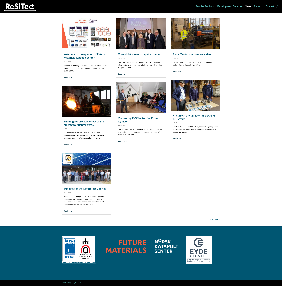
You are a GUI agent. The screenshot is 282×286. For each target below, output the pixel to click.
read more (68, 77)
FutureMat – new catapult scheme (139, 54)
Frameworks (78, 283)
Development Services (229, 7)
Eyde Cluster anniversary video (192, 54)
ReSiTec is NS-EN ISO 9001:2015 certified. (79, 263)
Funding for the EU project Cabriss (85, 188)
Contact (270, 7)
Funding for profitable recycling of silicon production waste (85, 123)
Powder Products (205, 7)
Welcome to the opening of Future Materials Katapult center (84, 56)
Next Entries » (215, 219)
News (248, 7)
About (257, 7)
